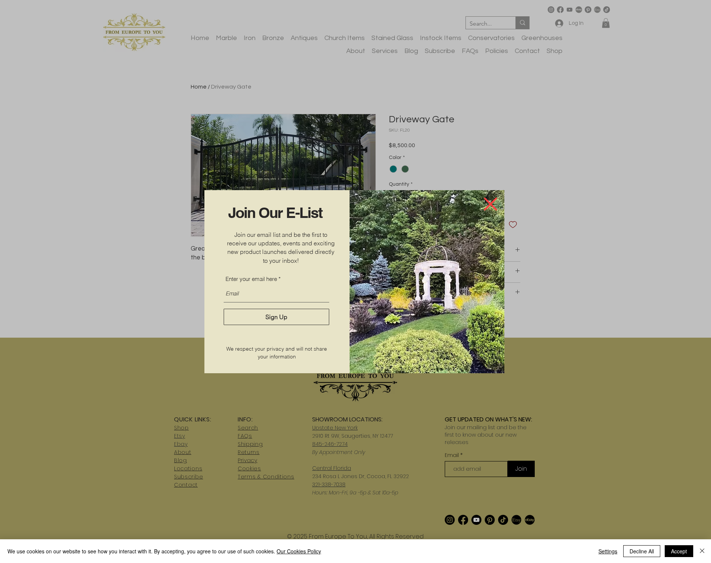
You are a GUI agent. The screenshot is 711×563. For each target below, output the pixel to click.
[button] (490, 204)
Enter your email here (251, 279)
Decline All (642, 551)
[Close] (702, 551)
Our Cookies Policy (299, 551)
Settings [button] (607, 551)
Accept (679, 551)
